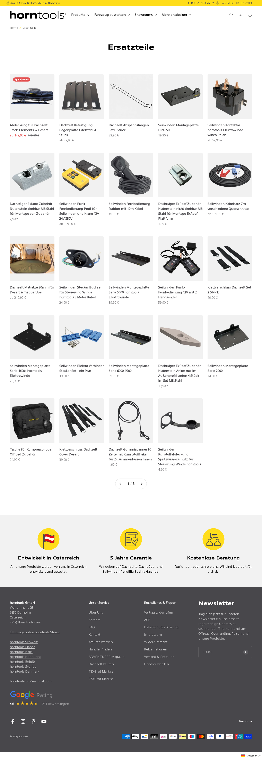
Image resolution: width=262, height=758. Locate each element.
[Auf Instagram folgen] (23, 721)
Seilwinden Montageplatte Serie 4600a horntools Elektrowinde (30, 370)
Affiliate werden (101, 642)
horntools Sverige (23, 666)
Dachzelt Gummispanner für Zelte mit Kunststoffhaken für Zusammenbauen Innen (131, 454)
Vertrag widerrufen (158, 612)
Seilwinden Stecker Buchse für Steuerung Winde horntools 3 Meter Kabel (80, 292)
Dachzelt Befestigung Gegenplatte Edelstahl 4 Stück (77, 130)
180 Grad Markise (101, 671)
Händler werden (156, 664)
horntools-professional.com (31, 681)
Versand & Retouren (159, 656)
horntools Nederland (25, 656)
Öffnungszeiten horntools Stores (35, 632)
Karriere (95, 620)
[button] (251, 756)
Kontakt (94, 634)
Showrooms (144, 14)
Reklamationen (155, 649)
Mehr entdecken (174, 14)
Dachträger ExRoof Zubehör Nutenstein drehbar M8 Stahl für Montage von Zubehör (32, 208)
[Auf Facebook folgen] (12, 721)
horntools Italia (21, 652)
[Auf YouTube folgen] (44, 721)
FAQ (92, 627)
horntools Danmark (24, 671)
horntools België (22, 661)
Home (14, 27)
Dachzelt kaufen (101, 664)
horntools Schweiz (24, 642)
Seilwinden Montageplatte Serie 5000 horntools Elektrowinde (129, 292)
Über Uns (96, 612)
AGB (147, 620)
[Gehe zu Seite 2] (141, 484)
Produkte (78, 14)
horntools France (22, 647)
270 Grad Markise (101, 679)
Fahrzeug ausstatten (110, 14)
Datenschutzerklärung (161, 627)
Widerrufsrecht (155, 642)
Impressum (153, 634)
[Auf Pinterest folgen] (33, 721)
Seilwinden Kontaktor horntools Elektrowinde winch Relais (225, 130)
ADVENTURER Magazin (106, 656)
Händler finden (100, 649)
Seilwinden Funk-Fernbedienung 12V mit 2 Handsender (177, 292)
